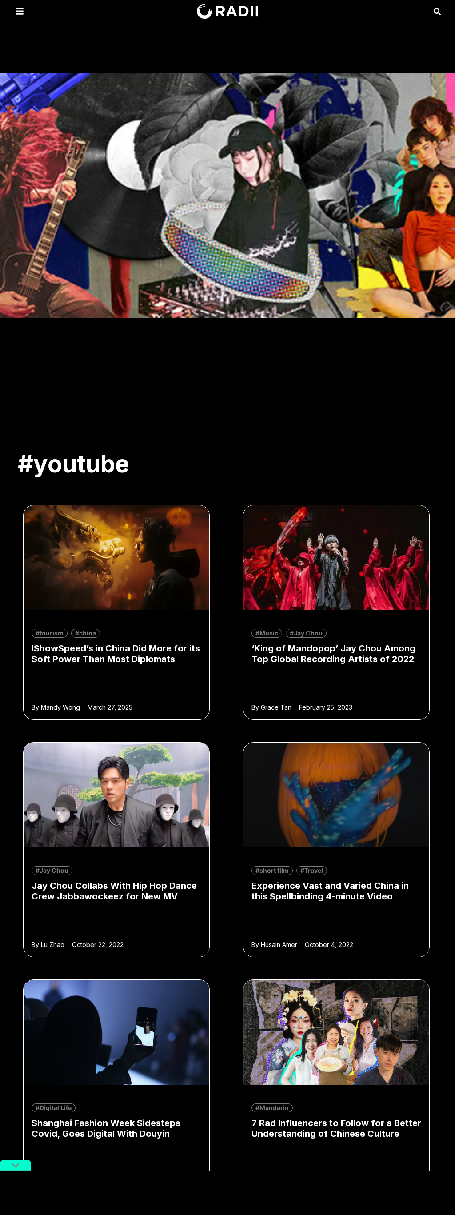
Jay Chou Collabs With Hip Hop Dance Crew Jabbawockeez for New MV (114, 891)
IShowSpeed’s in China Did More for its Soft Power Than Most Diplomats (116, 653)
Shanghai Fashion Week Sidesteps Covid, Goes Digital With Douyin (106, 1128)
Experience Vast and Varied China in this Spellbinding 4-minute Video (330, 891)
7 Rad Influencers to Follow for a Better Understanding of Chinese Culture (336, 1128)
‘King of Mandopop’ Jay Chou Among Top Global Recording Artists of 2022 (333, 653)
